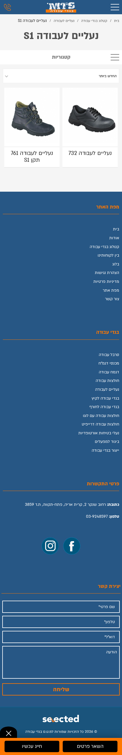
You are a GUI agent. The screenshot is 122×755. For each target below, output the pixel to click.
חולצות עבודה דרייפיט (100, 424)
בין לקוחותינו (108, 255)
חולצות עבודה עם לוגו (101, 415)
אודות (114, 238)
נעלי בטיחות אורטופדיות (98, 433)
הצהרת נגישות (107, 272)
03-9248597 (97, 516)
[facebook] (71, 546)
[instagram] (50, 546)
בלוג (115, 264)
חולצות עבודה (107, 380)
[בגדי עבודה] (61, 7)
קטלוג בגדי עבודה (104, 246)
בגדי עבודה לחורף (104, 407)
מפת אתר (111, 290)
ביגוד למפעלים (107, 441)
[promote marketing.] (61, 717)
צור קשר (112, 299)
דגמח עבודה (109, 372)
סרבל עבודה (109, 354)
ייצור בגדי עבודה (105, 450)
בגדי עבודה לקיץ (105, 398)
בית (116, 229)
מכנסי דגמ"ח (108, 363)
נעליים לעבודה (107, 389)
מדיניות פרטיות (106, 281)
